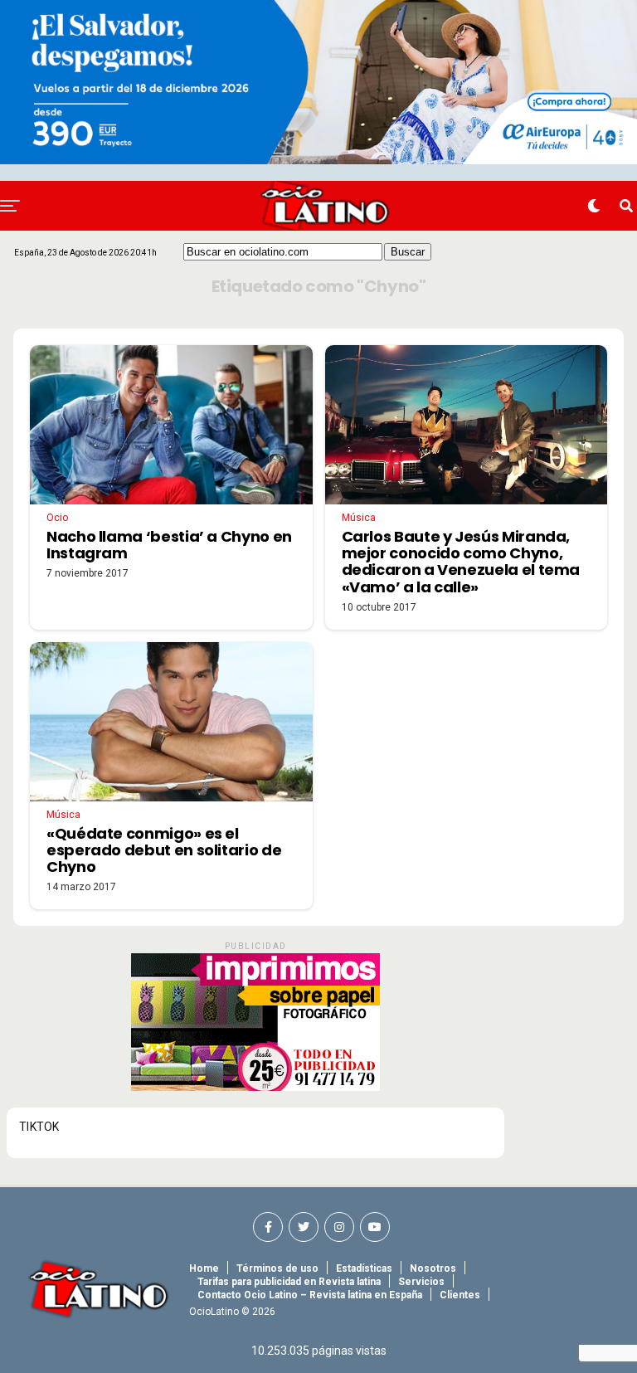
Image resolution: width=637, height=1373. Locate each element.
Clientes (460, 1295)
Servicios (421, 1282)
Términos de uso (277, 1268)
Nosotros (433, 1268)
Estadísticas (364, 1268)
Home (204, 1268)
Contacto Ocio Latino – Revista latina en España (309, 1295)
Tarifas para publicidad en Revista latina (289, 1282)
